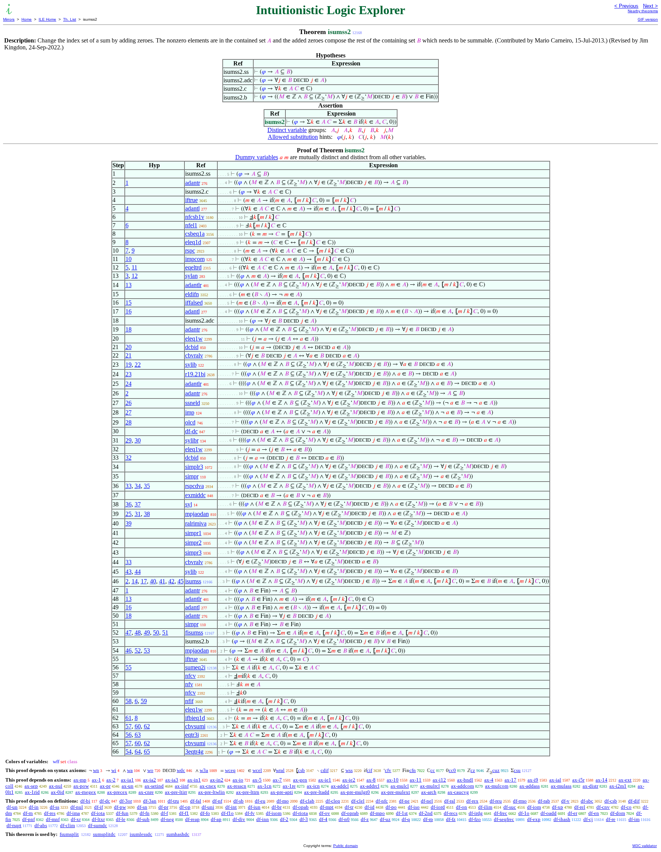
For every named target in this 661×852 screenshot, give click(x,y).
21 (128, 355)
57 (128, 726)
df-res (49, 813)
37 (138, 504)
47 (128, 632)
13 (128, 285)
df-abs (40, 825)
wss (349, 770)
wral (280, 770)
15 (128, 302)
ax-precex (117, 792)
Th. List (69, 19)
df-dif (634, 801)
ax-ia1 (127, 780)
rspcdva (194, 486)
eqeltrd (193, 267)
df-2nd (426, 813)
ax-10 (393, 780)
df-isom (274, 813)
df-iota (98, 813)
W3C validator (644, 846)
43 (128, 571)
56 (128, 734)
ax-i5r (578, 780)
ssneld (192, 403)
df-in (34, 807)
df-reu (496, 801)
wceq (230, 770)
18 (128, 329)
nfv (189, 684)
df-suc (509, 807)
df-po (391, 807)
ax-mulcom (496, 786)
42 (171, 581)
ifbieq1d (195, 718)
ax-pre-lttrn (247, 792)
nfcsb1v (194, 217)
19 (128, 364)
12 (135, 276)
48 (138, 632)
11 (134, 267)
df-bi (85, 801)
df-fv (250, 813)
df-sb (238, 801)
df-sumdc (97, 825)
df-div (239, 819)
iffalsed (194, 302)
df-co (626, 807)
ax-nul (55, 786)
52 (138, 650)
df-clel (358, 801)
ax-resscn (236, 786)
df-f (164, 813)
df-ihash (562, 819)
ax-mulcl (400, 786)
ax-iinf (182, 786)
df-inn (262, 819)
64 (138, 751)
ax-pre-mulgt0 (355, 792)
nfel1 (191, 225)
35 (147, 486)
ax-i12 (439, 780)
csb (301, 770)
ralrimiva (196, 523)
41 (162, 581)
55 (128, 667)
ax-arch (428, 792)
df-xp (557, 807)
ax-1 (96, 780)
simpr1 (193, 533)
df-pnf (28, 819)
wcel (257, 770)
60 (138, 726)
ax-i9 (532, 780)
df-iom (534, 807)
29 (128, 440)
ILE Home (47, 19)
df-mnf (53, 819)
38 (147, 514)
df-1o (523, 813)
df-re (610, 819)
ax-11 (416, 780)
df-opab (301, 807)
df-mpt (327, 807)
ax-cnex (208, 786)
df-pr (163, 807)
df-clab (307, 801)
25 (128, 514)
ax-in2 (216, 780)
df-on (461, 807)
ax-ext (625, 780)
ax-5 (257, 780)
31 (138, 514)
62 (147, 726)
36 (128, 504)
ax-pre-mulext (395, 792)
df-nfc (382, 801)
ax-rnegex (85, 792)
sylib (191, 364)
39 (128, 523)
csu (517, 770)
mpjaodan (197, 514)
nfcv (190, 675)
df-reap (192, 819)
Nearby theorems (643, 11)
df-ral (449, 801)
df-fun (122, 813)
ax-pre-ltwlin (211, 792)
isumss (193, 581)
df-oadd (549, 813)
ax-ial (555, 780)
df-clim (67, 825)
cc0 (452, 770)
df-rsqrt (14, 825)
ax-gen (300, 780)
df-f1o (227, 813)
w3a (204, 770)
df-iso (414, 807)
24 (128, 383)
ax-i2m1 (618, 786)
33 (128, 486)
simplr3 (194, 467)
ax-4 (488, 780)
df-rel (579, 807)
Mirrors (9, 19)
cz (473, 770)
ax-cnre (146, 792)
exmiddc (195, 495)
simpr (192, 476)
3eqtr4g (194, 751)
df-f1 (184, 813)
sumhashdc (177, 834)
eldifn (192, 294)
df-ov (324, 813)
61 (128, 718)
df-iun (254, 807)
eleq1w (194, 338)
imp (189, 412)
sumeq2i (195, 667)
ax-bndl (465, 780)
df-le (120, 819)
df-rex (472, 801)
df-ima (73, 813)
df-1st (402, 813)
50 (156, 632)
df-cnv (603, 807)
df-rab (544, 801)
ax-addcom (462, 786)
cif (369, 770)
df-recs (450, 813)
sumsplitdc (104, 834)
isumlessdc (141, 834)
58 (128, 701)
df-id (369, 807)
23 (128, 374)
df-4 (323, 819)
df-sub (143, 819)
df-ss (54, 807)
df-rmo (520, 801)
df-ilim (485, 807)
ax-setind (154, 786)
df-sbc (587, 801)
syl (188, 504)
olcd (190, 422)
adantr (192, 183)
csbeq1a (195, 233)
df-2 (284, 819)
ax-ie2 (348, 780)
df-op (184, 807)
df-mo (283, 801)
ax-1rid (32, 792)
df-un (12, 807)
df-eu (260, 801)
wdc (181, 770)
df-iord (438, 807)
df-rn (28, 813)
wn (96, 770)
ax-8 (371, 780)
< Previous (626, 6)
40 (153, 581)
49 (147, 632)
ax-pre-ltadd (316, 792)
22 (138, 364)
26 (128, 403)
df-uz (385, 819)
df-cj (588, 819)
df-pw (120, 807)
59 (144, 701)
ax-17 (510, 780)
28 (128, 422)
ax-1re (289, 786)
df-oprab (350, 813)
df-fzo (475, 819)
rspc (190, 250)
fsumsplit (69, 834)
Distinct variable (287, 130)
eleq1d (193, 242)
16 (128, 311)
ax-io (238, 780)
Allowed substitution (293, 137)
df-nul (76, 807)
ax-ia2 (149, 780)
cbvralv (194, 355)
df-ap (216, 819)
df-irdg (476, 813)
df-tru (173, 801)
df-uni (208, 807)
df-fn (145, 813)
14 (135, 581)
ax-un (128, 786)
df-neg (167, 819)
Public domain (345, 846)
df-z (365, 819)
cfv (388, 770)
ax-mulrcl (430, 786)
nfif (189, 701)
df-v (565, 801)
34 (138, 486)
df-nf (217, 801)
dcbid (192, 347)
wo (150, 770)
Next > (650, 6)
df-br (277, 807)
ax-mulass (561, 786)
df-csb (610, 801)
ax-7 (277, 780)
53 (147, 650)
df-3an (149, 801)
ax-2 (111, 780)
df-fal (195, 801)
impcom (195, 259)
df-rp (428, 819)
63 (138, 734)
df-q (406, 819)
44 (138, 571)
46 (128, 650)
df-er (572, 813)
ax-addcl (340, 786)
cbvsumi (195, 726)
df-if (98, 807)
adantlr (193, 285)
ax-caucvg (458, 792)
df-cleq (333, 801)
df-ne (404, 801)
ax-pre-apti (281, 792)
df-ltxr (98, 819)
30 (138, 440)
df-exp (534, 819)
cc (432, 770)
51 (165, 632)
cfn (412, 770)
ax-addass (529, 786)
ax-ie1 (324, 780)
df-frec (500, 813)
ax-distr (590, 786)
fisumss (194, 632)
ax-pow (81, 786)
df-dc (191, 431)
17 (144, 581)
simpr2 (193, 542)
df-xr (76, 819)
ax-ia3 (171, 780)
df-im (634, 819)
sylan (191, 276)
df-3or (125, 801)
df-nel (427, 801)
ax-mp (79, 780)
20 (128, 347)
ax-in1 (194, 780)
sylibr (192, 440)
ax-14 (601, 780)
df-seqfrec (504, 819)
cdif (325, 770)
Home (26, 19)
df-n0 (344, 819)
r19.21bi (195, 374)
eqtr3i (192, 734)
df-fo (205, 813)
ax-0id (57, 792)
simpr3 (193, 552)
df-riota (300, 813)
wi (113, 770)
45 (180, 581)
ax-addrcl (369, 786)
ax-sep (31, 786)
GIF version (648, 19)
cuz (496, 770)
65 (147, 751)
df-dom (617, 813)
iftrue (191, 200)
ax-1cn (264, 786)
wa (130, 770)
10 (128, 259)
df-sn (142, 807)
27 (128, 412)
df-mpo (377, 813)
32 (128, 457)
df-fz (451, 819)
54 (128, 751)
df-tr (349, 807)
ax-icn (313, 786)
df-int (231, 807)
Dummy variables (256, 157)
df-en (593, 813)
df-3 (304, 819)
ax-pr (105, 786)
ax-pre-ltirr (176, 792)
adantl (192, 208)
